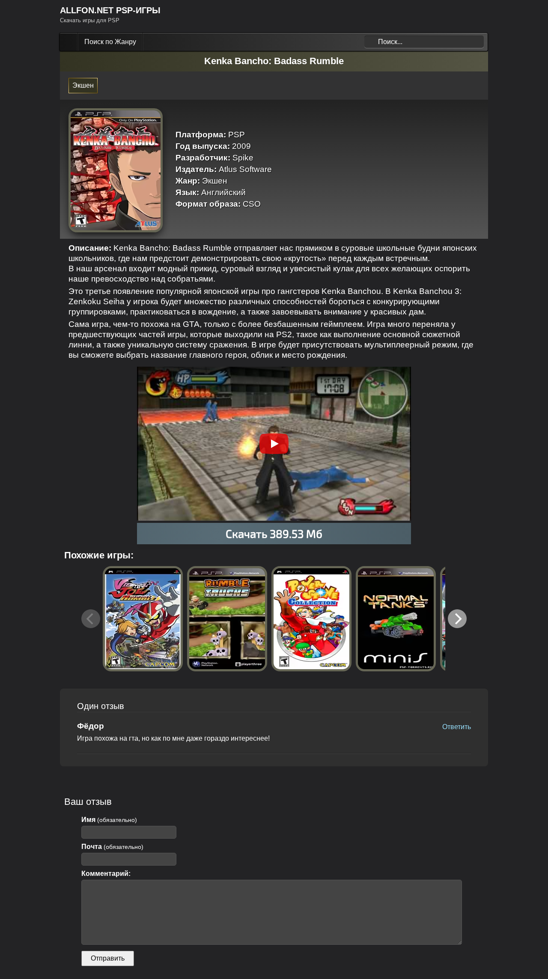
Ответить (456, 726)
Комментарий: (106, 873)
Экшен (83, 85)
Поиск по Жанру (110, 41)
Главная (69, 42)
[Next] (457, 618)
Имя (109, 819)
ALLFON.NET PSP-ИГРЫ (110, 10)
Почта (112, 846)
